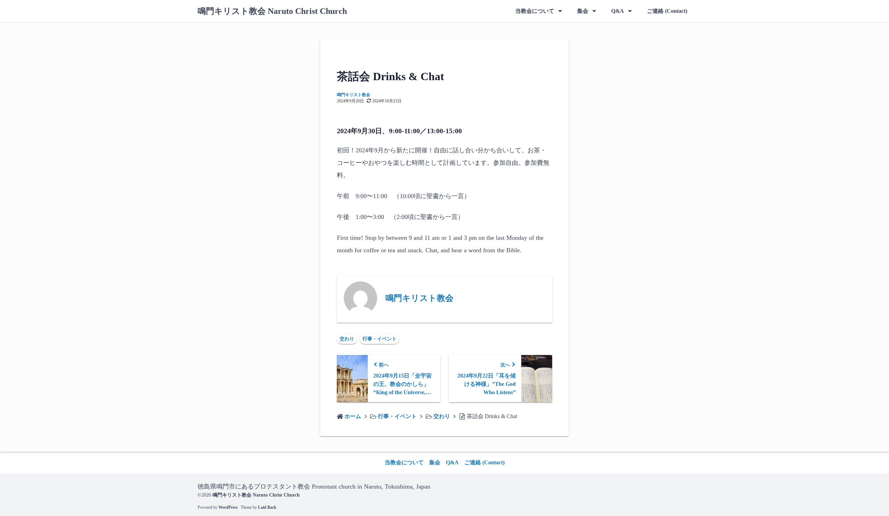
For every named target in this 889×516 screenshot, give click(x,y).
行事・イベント (380, 338)
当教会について (534, 11)
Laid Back (267, 507)
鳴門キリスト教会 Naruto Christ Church (272, 11)
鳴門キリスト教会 (353, 94)
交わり (347, 338)
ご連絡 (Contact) (667, 11)
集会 (582, 11)
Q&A (617, 11)
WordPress (228, 507)
